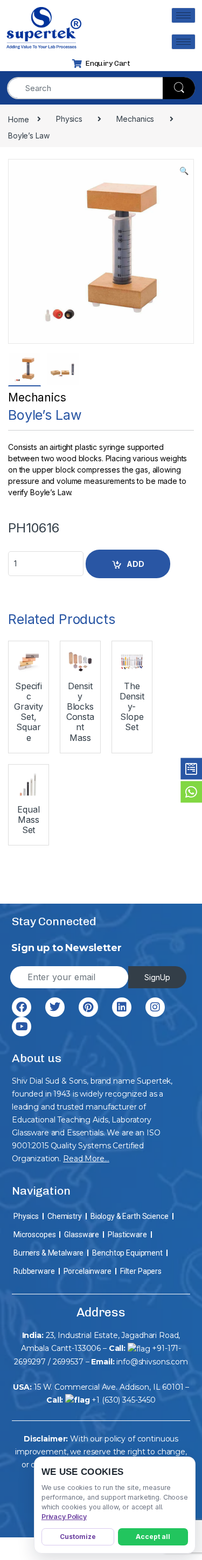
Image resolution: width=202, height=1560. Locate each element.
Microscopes (34, 1234)
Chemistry (64, 1216)
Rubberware (34, 1271)
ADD (135, 563)
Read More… (86, 1158)
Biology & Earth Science (129, 1216)
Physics (26, 1216)
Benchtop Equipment (127, 1253)
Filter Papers (141, 1271)
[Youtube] (21, 1026)
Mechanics (37, 397)
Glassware (81, 1234)
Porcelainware (88, 1271)
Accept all (153, 1537)
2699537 (68, 1362)
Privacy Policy (64, 1517)
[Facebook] (21, 1007)
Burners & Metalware (48, 1253)
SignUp (157, 977)
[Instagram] (155, 1007)
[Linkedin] (121, 1007)
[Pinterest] (88, 1007)
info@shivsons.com (152, 1362)
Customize (78, 1537)
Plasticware (127, 1234)
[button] (184, 170)
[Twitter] (55, 1007)
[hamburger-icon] (183, 15)
